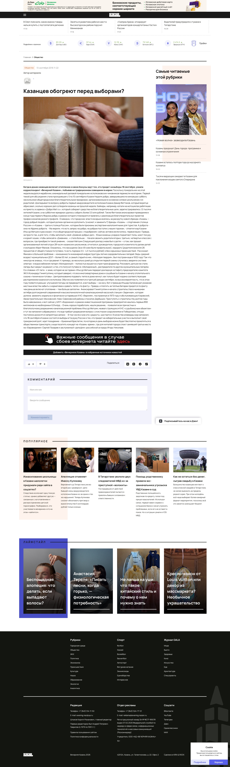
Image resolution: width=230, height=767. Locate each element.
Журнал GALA (172, 639)
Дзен (166, 724)
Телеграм (168, 719)
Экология (74, 684)
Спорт (121, 639)
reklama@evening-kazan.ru (135, 715)
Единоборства (123, 675)
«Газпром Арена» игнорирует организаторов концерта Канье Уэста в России (137, 25)
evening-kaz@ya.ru (85, 715)
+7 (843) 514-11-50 (86, 711)
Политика (74, 658)
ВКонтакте (168, 711)
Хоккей (120, 650)
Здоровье (168, 654)
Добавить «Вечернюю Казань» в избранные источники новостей (87, 352)
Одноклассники (171, 728)
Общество (38, 57)
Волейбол (121, 654)
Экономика (75, 662)
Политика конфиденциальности (84, 736)
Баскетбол (121, 658)
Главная (27, 57)
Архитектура (169, 671)
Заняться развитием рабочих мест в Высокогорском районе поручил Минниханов (88, 25)
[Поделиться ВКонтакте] (127, 364)
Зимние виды (123, 671)
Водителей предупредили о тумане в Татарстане (182, 23)
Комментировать (40, 417)
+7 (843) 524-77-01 (134, 711)
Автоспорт (122, 662)
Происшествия (77, 667)
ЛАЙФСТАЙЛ (34, 542)
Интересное (122, 679)
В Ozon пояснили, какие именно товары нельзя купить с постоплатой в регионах (43, 23)
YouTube (167, 715)
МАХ (166, 732)
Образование (76, 679)
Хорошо (218, 762)
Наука (73, 675)
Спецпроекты (170, 675)
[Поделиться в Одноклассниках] (134, 364)
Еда (165, 667)
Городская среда (77, 645)
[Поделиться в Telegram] (140, 364)
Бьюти (166, 650)
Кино (166, 658)
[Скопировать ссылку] (146, 364)
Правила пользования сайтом (83, 732)
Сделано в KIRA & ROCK (174, 754)
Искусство (168, 662)
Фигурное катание (125, 667)
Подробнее (200, 762)
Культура (74, 671)
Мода (166, 645)
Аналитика (75, 688)
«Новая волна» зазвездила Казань (175, 140)
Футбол (120, 645)
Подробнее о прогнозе (32, 44)
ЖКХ (72, 654)
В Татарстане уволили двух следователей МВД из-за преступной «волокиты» (114, 481)
